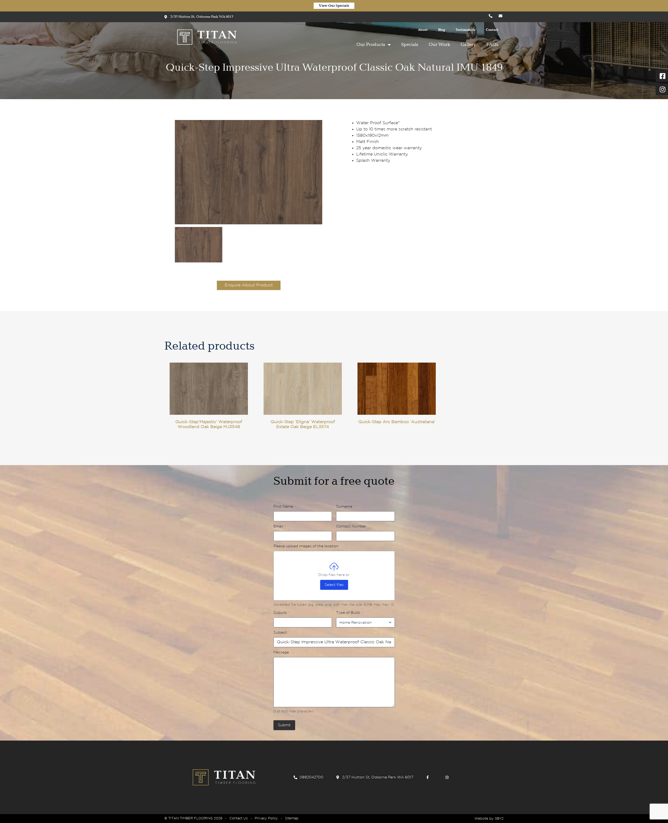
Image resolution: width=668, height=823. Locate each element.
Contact (492, 30)
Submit (284, 725)
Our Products (370, 44)
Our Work (439, 44)
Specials (409, 44)
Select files (334, 584)
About (423, 30)
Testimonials (465, 30)
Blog (441, 30)
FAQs (492, 44)
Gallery (468, 44)
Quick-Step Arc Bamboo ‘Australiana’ (396, 422)
